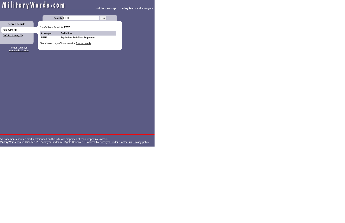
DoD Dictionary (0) (13, 35)
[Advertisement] (138, 70)
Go (103, 18)
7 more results (83, 43)
